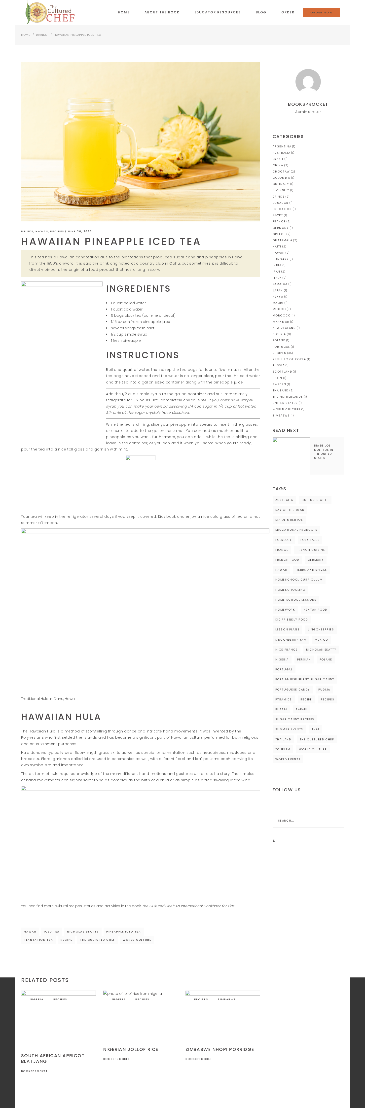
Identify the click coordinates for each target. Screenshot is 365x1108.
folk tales (310, 540)
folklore (283, 540)
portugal (284, 669)
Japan (278, 290)
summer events (289, 729)
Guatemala (282, 240)
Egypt (278, 215)
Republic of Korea (289, 359)
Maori (278, 303)
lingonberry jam (291, 640)
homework (285, 610)
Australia (282, 153)
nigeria (282, 659)
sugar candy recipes (294, 719)
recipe (67, 940)
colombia (281, 178)
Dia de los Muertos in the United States (323, 452)
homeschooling (290, 590)
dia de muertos (289, 520)
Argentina (282, 146)
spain (277, 378)
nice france (286, 650)
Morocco (282, 315)
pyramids (283, 699)
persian (304, 659)
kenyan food (315, 610)
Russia (279, 365)
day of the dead (289, 510)
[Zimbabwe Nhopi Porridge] (222, 1015)
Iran (277, 272)
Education (282, 209)
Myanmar (281, 322)
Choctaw (281, 171)
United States (285, 403)
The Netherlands (288, 397)
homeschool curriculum (299, 580)
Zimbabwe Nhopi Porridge (219, 1049)
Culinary (281, 184)
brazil (278, 159)
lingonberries (321, 629)
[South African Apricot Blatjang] (58, 1019)
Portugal (281, 347)
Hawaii (42, 231)
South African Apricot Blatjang (53, 1058)
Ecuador (281, 203)
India (277, 265)
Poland (279, 340)
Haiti (277, 246)
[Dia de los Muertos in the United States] (291, 456)
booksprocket (34, 1071)
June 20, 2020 (79, 231)
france (282, 550)
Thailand (281, 390)
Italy (277, 278)
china (278, 165)
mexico (321, 640)
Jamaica (280, 284)
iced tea (52, 932)
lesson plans (287, 629)
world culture (137, 940)
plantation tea (38, 940)
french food (287, 560)
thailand (283, 739)
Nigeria (37, 999)
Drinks (41, 35)
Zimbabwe (227, 999)
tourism (283, 749)
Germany (281, 228)
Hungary (281, 259)
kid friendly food (291, 620)
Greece (279, 234)
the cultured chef (97, 940)
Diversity (281, 190)
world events (288, 759)
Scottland (282, 372)
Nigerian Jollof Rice (130, 1049)
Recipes (57, 231)
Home (25, 35)
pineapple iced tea (123, 932)
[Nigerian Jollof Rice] (140, 1015)
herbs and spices (311, 570)
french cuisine (311, 550)
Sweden (279, 384)
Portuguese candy (292, 690)
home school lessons (296, 600)
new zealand (284, 328)
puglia (324, 690)
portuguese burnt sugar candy (304, 679)
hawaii (30, 932)
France (279, 221)
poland (326, 659)
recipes (327, 699)
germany (316, 560)
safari (301, 709)
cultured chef (314, 500)
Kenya (278, 297)
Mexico (279, 309)
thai (315, 729)
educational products (296, 530)
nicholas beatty (83, 932)
